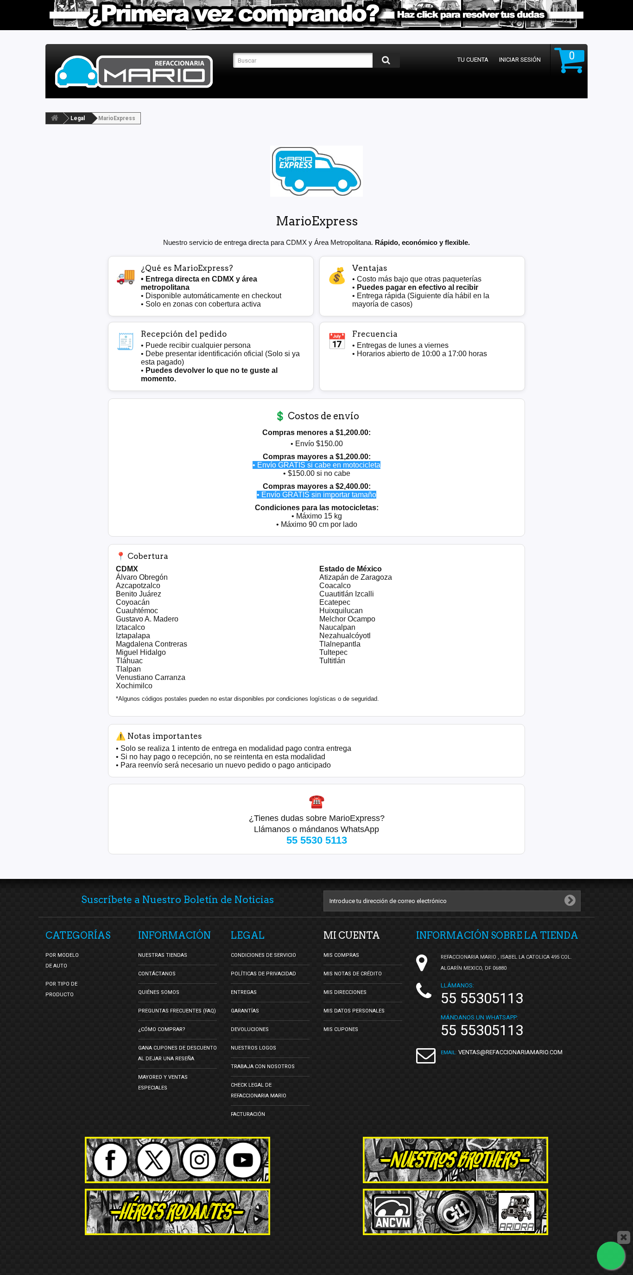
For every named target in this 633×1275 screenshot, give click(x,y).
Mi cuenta (351, 935)
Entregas (244, 992)
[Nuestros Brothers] (455, 1160)
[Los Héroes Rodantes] (177, 1212)
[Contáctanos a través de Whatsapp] (611, 1255)
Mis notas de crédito (352, 974)
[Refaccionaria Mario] (139, 71)
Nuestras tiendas (162, 955)
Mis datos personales (354, 1011)
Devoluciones (250, 1029)
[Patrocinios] (455, 1212)
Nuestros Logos (253, 1048)
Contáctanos (157, 974)
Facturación (248, 1114)
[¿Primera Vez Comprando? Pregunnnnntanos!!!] (316, 15)
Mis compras (341, 955)
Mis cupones (340, 1029)
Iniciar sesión (520, 59)
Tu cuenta (472, 59)
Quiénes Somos (158, 992)
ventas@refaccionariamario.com (510, 1052)
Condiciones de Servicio (263, 955)
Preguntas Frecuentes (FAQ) (177, 1011)
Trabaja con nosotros (263, 1067)
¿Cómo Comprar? (161, 1029)
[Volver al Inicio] (54, 118)
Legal (77, 118)
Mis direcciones (345, 992)
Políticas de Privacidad (263, 974)
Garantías (245, 1011)
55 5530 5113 (316, 840)
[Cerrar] (623, 1237)
